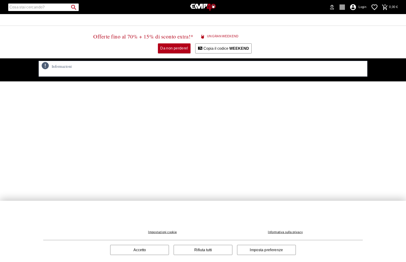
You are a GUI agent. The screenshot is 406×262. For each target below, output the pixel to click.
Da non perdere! (174, 48)
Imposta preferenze (266, 250)
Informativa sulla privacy (285, 232)
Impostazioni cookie (162, 232)
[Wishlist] (374, 7)
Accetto (139, 250)
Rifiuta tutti (203, 250)
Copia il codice (226, 48)
